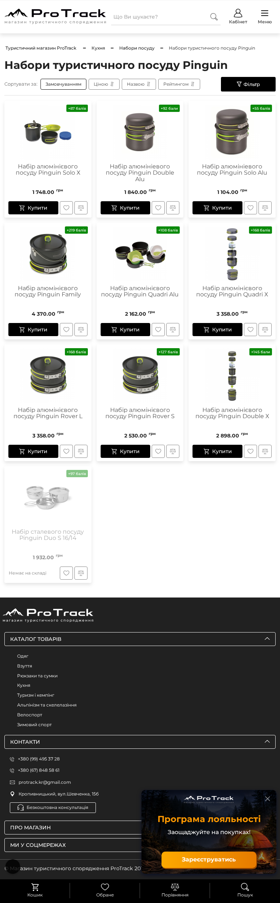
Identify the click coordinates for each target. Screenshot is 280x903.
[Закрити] (267, 799)
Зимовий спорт (34, 724)
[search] (214, 16)
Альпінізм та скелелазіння (47, 705)
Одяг (22, 656)
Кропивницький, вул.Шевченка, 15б (59, 794)
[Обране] (105, 887)
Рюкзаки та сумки (37, 675)
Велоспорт (29, 714)
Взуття (24, 666)
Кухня (23, 685)
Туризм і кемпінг (35, 695)
